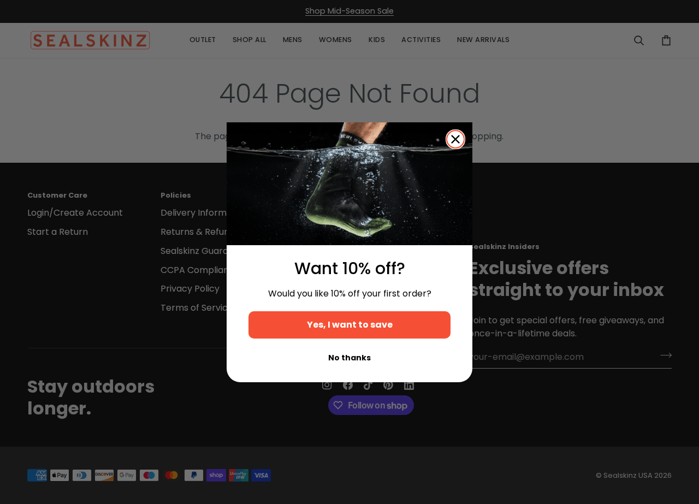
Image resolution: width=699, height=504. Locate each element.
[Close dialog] (455, 139)
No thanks (349, 357)
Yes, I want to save (350, 324)
